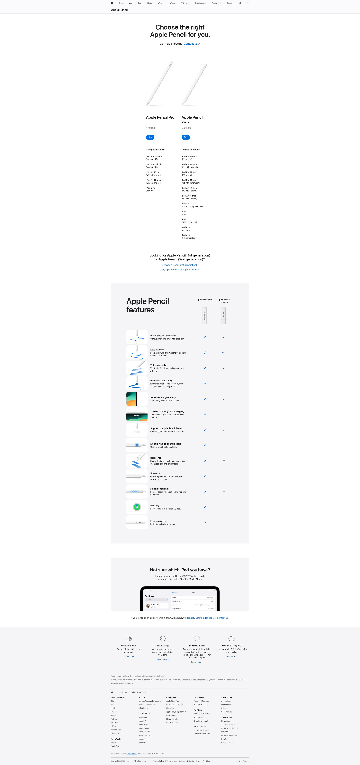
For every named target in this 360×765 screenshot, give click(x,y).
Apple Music (143, 725)
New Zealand (244, 761)
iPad (113, 708)
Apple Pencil (119, 10)
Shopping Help (171, 719)
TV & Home (115, 723)
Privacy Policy (158, 761)
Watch (113, 715)
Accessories (122, 692)
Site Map (206, 761)
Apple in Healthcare (201, 730)
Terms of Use (171, 761)
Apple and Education (202, 714)
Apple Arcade (144, 728)
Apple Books (143, 739)
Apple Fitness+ (144, 732)
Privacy (224, 708)
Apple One (143, 718)
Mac (112, 705)
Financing (170, 708)
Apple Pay (115, 746)
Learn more (128, 656)
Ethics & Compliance (229, 735)
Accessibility (226, 701)
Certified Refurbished (174, 705)
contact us (223, 617)
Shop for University (201, 721)
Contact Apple (226, 743)
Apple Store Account (147, 705)
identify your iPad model (200, 617)
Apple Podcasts (145, 735)
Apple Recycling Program (176, 712)
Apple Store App (172, 701)
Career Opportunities (229, 728)
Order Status (171, 715)
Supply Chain (226, 712)
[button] (240, 3)
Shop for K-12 (199, 718)
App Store (142, 743)
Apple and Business (201, 701)
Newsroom (225, 721)
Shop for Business (201, 705)
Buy (151, 137)
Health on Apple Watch (202, 734)
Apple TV (142, 721)
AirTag (113, 726)
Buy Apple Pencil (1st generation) (179, 265)
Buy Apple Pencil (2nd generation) (179, 269)
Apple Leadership (228, 725)
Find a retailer (132, 754)
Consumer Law (172, 723)
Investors (225, 732)
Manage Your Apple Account (150, 701)
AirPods (114, 719)
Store (113, 701)
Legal (198, 761)
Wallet (113, 743)
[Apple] (112, 692)
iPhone (113, 712)
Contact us (192, 43)
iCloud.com (143, 708)
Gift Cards (115, 733)
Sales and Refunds (186, 761)
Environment (226, 705)
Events (224, 739)
